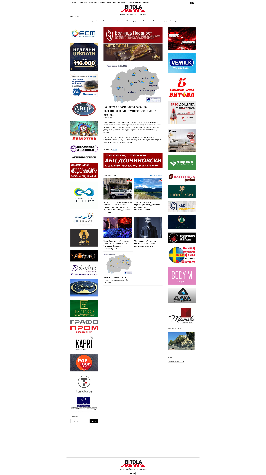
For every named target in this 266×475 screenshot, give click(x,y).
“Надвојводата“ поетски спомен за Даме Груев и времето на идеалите (145, 243)
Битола (96, 3)
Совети (131, 3)
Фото (91, 3)
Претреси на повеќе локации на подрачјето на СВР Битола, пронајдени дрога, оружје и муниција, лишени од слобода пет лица (117, 207)
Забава (109, 3)
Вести (86, 3)
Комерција (124, 3)
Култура (103, 3)
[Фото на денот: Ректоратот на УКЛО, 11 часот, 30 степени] (181, 341)
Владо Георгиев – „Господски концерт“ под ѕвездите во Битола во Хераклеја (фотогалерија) (116, 245)
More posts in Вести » (156, 175)
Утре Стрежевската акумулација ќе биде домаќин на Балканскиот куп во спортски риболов (147, 206)
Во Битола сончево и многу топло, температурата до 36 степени (115, 280)
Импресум (145, 3)
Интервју (138, 3)
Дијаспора (116, 3)
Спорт (81, 3)
